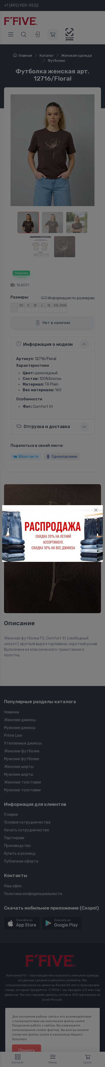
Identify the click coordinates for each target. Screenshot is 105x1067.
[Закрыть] (96, 510)
